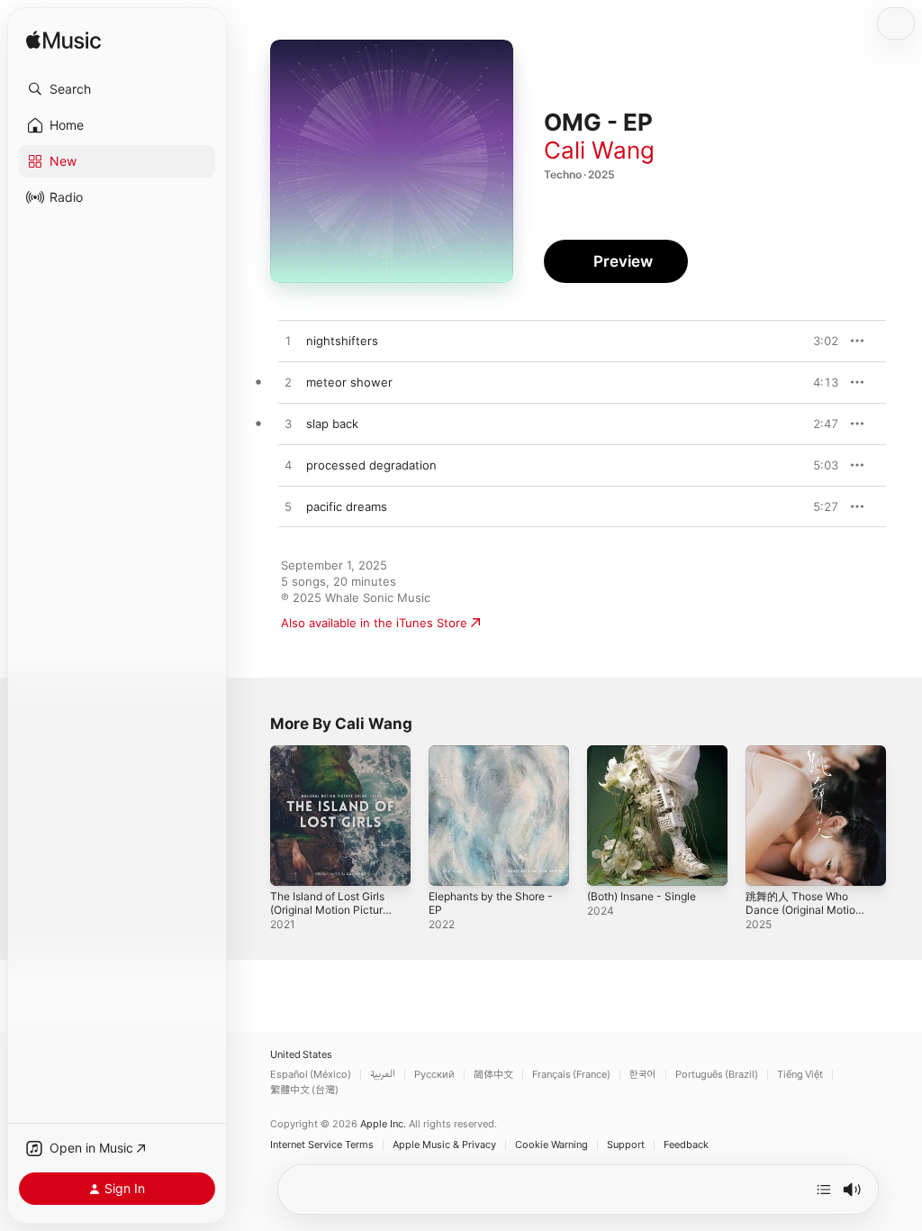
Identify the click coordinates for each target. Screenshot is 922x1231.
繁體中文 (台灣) (304, 1090)
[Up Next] (824, 1189)
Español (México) (310, 1075)
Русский (434, 1075)
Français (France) (571, 1075)
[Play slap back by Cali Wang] (288, 424)
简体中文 (493, 1075)
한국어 (642, 1075)
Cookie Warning (551, 1145)
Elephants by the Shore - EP (491, 902)
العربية (382, 1075)
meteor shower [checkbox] (349, 382)
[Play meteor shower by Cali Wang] (288, 383)
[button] (117, 89)
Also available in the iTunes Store (374, 623)
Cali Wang (599, 150)
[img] (63, 41)
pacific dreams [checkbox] (346, 506)
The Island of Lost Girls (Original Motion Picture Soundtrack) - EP (329, 909)
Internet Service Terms (322, 1145)
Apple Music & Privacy (444, 1145)
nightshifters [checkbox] (342, 340)
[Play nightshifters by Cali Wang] (288, 341)
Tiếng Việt (800, 1075)
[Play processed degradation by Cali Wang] (288, 466)
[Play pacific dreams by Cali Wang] (288, 507)
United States (301, 1055)
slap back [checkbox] (332, 423)
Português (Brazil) (716, 1075)
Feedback (686, 1145)
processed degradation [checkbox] (371, 465)
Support (626, 1145)
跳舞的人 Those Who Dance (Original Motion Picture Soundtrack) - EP (804, 916)
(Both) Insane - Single (641, 896)
